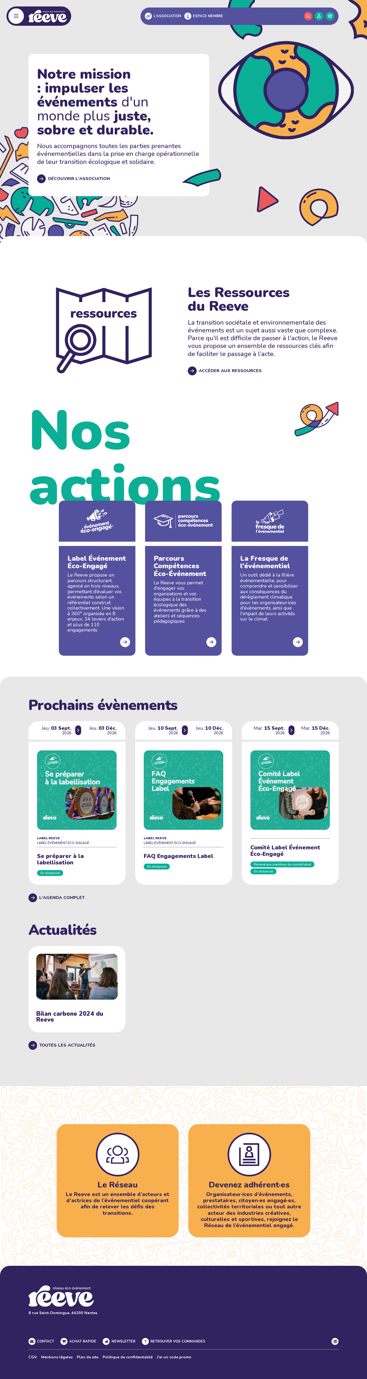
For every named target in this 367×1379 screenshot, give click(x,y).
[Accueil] (47, 16)
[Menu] (16, 16)
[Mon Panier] (330, 16)
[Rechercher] (308, 16)
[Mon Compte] (319, 16)
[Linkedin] (335, 1341)
